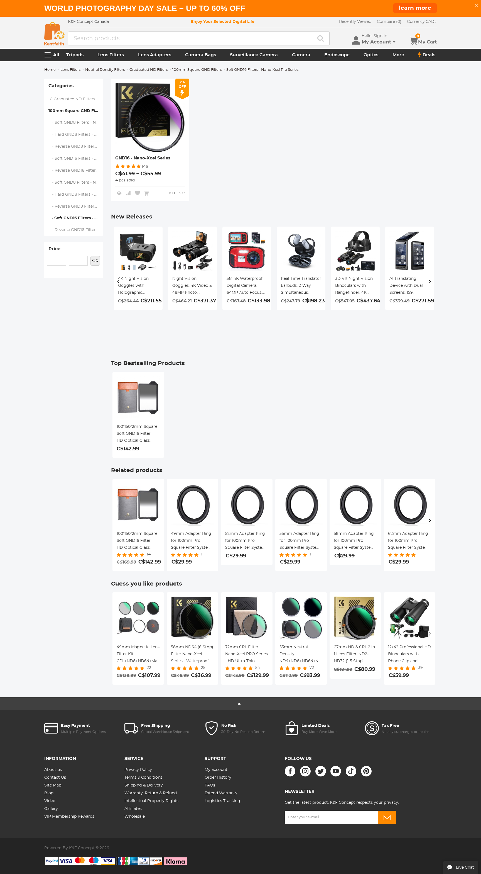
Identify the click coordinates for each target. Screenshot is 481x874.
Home (50, 70)
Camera (301, 55)
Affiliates (133, 809)
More (398, 55)
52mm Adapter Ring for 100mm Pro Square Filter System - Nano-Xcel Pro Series (246, 541)
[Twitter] (320, 771)
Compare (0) (389, 22)
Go (95, 260)
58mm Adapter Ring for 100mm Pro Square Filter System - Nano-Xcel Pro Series (355, 541)
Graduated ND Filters (148, 70)
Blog (49, 793)
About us (53, 770)
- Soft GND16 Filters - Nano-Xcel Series (76, 159)
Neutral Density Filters (105, 70)
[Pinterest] (366, 771)
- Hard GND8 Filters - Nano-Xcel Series (76, 135)
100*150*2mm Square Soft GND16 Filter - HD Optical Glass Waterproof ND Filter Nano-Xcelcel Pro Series (137, 434)
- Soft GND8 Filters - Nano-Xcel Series (76, 123)
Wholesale (134, 817)
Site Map (52, 785)
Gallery (51, 809)
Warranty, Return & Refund (150, 793)
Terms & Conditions (143, 778)
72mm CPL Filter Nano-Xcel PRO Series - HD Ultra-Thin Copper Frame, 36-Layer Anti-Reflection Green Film (246, 655)
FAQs (210, 785)
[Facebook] (290, 771)
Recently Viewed (355, 22)
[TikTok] (351, 771)
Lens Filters (110, 55)
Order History (218, 778)
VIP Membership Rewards (69, 817)
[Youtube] (335, 771)
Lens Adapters (154, 55)
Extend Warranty (221, 793)
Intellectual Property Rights (151, 801)
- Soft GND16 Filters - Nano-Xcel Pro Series (75, 218)
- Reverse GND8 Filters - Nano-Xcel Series (76, 147)
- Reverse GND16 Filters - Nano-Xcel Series (76, 171)
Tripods (75, 55)
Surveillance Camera (254, 55)
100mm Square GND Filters (197, 70)
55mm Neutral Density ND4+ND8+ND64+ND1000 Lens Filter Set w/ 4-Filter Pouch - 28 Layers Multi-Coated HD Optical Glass (301, 655)
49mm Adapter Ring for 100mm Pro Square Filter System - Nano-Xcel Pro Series (192, 541)
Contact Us (55, 778)
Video (49, 801)
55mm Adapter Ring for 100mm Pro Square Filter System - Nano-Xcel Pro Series (301, 541)
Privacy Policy (138, 770)
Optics (371, 55)
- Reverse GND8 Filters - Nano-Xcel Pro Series (76, 206)
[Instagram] (305, 771)
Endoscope (337, 55)
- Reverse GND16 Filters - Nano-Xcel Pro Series (76, 230)
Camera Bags (200, 55)
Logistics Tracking (222, 801)
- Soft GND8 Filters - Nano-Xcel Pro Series (76, 182)
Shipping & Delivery (143, 785)
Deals (429, 55)
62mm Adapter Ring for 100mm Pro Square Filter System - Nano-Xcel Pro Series (409, 541)
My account (216, 770)
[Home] (54, 33)
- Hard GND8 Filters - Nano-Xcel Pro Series (76, 194)
